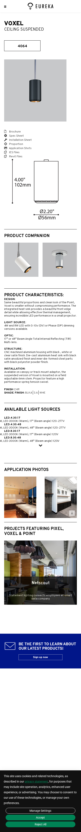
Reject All (40, 824)
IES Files (14, 152)
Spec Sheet (16, 136)
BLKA (28, 393)
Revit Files (15, 156)
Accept (40, 817)
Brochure (15, 132)
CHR (17, 389)
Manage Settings (40, 810)
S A (36, 393)
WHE (42, 393)
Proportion (16, 144)
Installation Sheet (20, 140)
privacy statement (36, 781)
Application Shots (20, 148)
